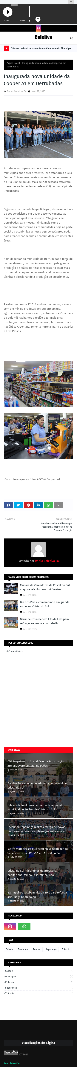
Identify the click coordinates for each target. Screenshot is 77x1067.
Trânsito (66, 949)
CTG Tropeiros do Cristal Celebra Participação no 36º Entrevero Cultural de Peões (37, 763)
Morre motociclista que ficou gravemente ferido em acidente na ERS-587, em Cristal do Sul (37, 851)
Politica (37, 949)
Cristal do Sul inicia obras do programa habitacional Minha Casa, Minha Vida (32, 873)
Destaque (23, 949)
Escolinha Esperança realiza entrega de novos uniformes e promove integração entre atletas (36, 829)
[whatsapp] (24, 926)
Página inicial (13, 63)
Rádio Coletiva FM (17, 91)
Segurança (51, 949)
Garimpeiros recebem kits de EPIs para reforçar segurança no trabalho (44, 621)
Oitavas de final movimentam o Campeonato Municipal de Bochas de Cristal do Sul (41, 49)
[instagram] (38, 28)
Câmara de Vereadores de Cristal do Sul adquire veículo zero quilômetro (45, 587)
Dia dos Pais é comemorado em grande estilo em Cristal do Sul (44, 604)
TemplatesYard (12, 1063)
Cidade (9, 949)
